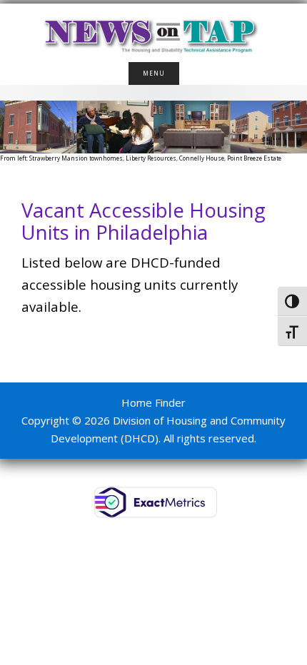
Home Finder (153, 402)
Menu (154, 73)
